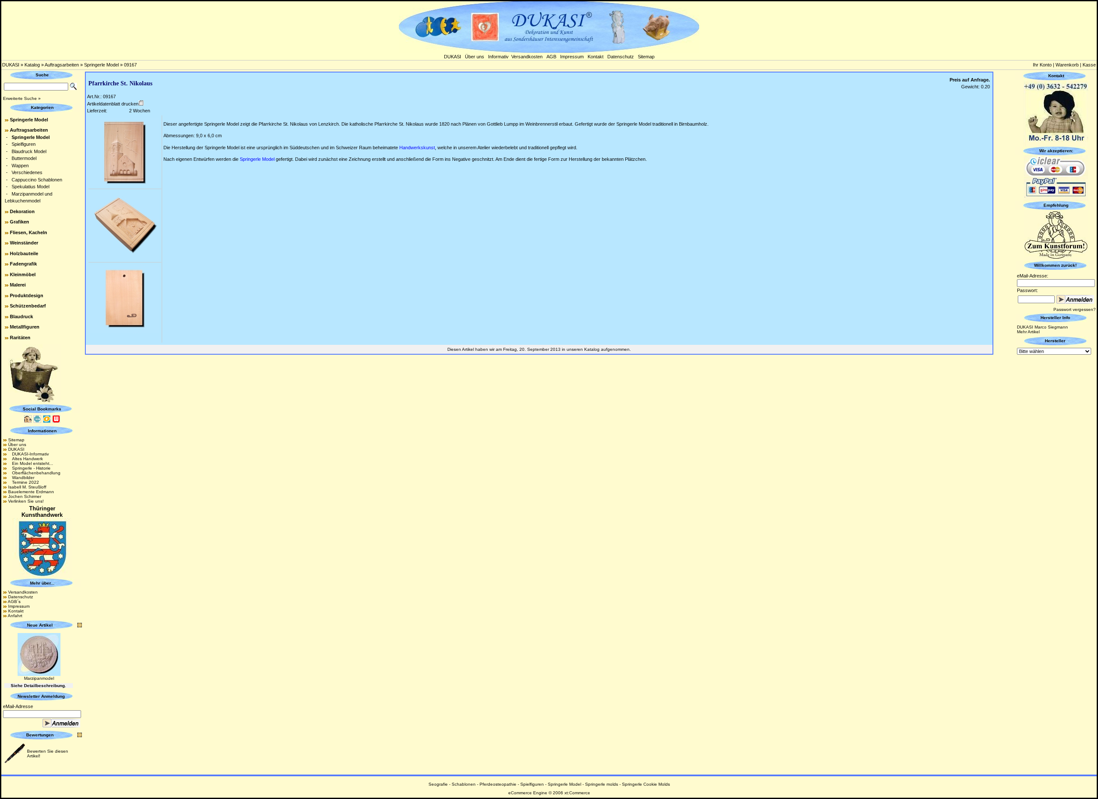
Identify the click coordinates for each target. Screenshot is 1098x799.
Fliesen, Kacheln (28, 232)
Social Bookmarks (42, 409)
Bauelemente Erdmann (31, 491)
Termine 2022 (23, 482)
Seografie (438, 784)
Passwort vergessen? (1074, 309)
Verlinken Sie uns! (26, 501)
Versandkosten (527, 56)
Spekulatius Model (30, 186)
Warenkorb (1067, 64)
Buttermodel (24, 158)
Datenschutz (620, 56)
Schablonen (464, 784)
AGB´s (14, 601)
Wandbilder (21, 477)
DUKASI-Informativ (28, 454)
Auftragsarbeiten (62, 64)
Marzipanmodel (39, 678)
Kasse (1089, 64)
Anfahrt (15, 615)
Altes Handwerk (25, 458)
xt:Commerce (577, 792)
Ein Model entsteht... (30, 463)
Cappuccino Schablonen (37, 179)
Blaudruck (21, 316)
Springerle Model (101, 64)
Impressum (572, 56)
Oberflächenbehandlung (34, 472)
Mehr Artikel (1028, 331)
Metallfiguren (24, 326)
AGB (551, 56)
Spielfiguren (24, 144)
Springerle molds (601, 784)
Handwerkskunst (417, 147)
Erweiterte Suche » (22, 98)
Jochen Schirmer (24, 496)
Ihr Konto (1042, 64)
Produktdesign (26, 295)
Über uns (474, 56)
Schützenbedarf (28, 305)
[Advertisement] (1056, 485)
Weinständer (24, 242)
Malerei (18, 284)
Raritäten (20, 337)
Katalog (32, 64)
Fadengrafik (23, 263)
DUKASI (452, 56)
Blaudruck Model (29, 151)
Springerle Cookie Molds (646, 784)
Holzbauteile (24, 253)
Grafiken (19, 221)
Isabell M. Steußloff (27, 487)
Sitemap (646, 56)
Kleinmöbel (23, 274)
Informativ (498, 56)
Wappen (20, 165)
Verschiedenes (27, 172)
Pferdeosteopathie (498, 784)
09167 (130, 64)
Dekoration (22, 211)
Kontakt (595, 56)
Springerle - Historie (29, 468)
